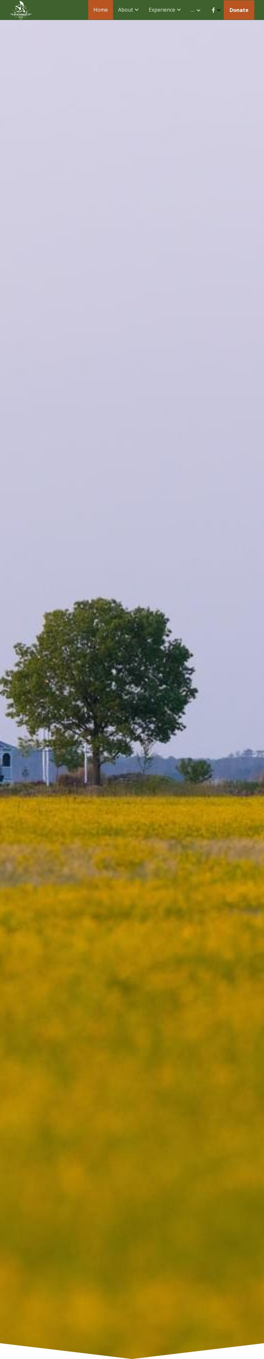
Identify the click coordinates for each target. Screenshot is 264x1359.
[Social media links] (213, 10)
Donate (239, 10)
